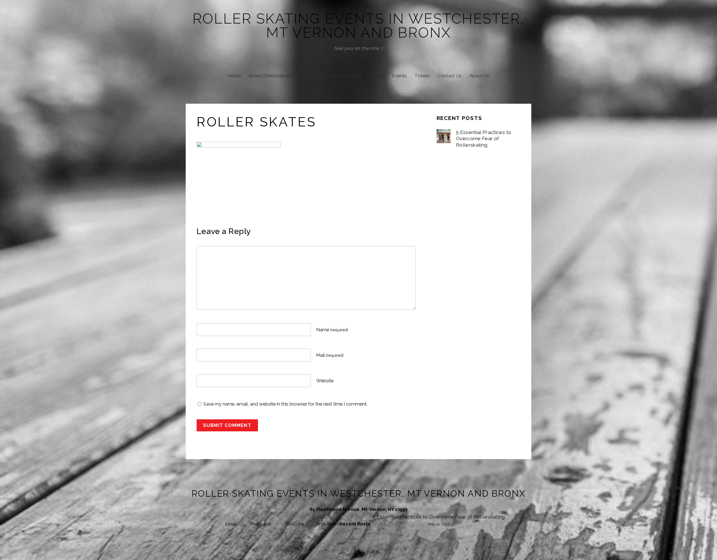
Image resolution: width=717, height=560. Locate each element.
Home (234, 75)
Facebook (260, 524)
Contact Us (449, 75)
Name (332, 329)
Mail (330, 355)
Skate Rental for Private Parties (330, 75)
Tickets (422, 75)
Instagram (328, 524)
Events (399, 75)
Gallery (377, 75)
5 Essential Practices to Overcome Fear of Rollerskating (483, 138)
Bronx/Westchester (270, 75)
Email (230, 524)
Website (325, 380)
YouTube (294, 524)
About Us (479, 75)
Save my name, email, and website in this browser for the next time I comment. (285, 404)
